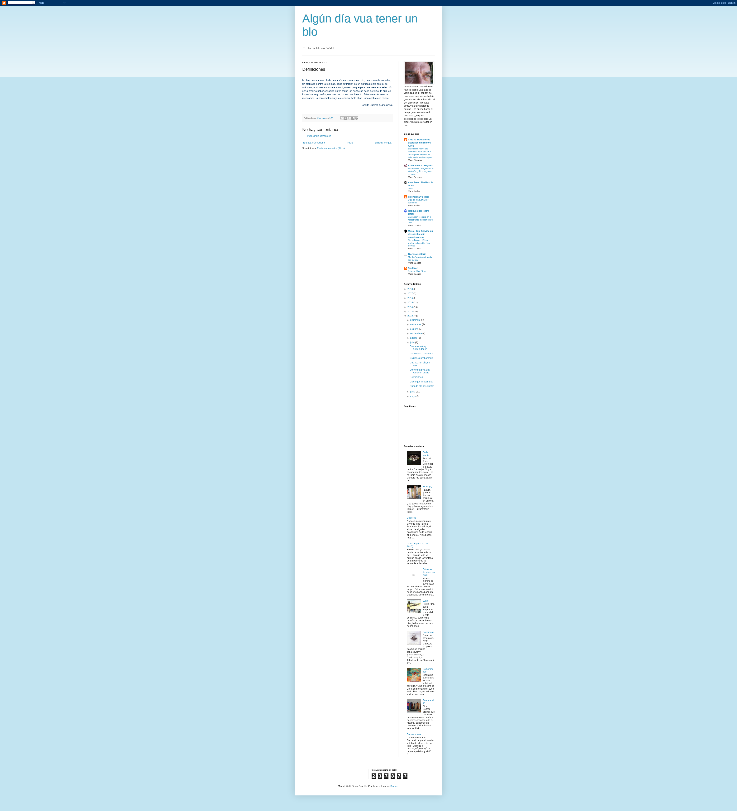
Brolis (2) (427, 486)
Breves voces (414, 734)
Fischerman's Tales (418, 197)
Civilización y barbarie (421, 358)
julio (412, 342)
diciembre (415, 320)
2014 (410, 307)
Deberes (411, 518)
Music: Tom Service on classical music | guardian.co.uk (420, 234)
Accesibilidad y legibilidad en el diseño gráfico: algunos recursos (421, 171)
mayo (413, 396)
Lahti (410, 188)
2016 (410, 298)
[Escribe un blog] (345, 118)
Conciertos (428, 632)
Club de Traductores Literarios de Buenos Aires (419, 142)
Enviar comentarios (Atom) (331, 148)
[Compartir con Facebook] (353, 118)
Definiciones (416, 377)
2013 (410, 311)
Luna (425, 601)
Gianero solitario (417, 254)
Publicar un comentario (319, 136)
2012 (410, 316)
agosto (414, 338)
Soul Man (413, 268)
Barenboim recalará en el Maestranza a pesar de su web (420, 220)
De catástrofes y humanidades (418, 347)
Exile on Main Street (417, 271)
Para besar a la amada (422, 353)
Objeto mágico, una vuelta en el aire (420, 371)
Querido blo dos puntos (422, 386)
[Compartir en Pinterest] (356, 118)
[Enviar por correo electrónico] (342, 118)
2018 (410, 289)
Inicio (350, 142)
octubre (414, 329)
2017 (410, 293)
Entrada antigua (383, 142)
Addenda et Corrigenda (420, 165)
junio (413, 391)
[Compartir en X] (349, 118)
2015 (410, 302)
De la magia (426, 453)
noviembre (416, 324)
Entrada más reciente (314, 142)
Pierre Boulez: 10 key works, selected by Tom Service (419, 243)
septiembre (416, 333)
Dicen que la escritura (421, 381)
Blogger (394, 786)
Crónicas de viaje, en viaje (429, 572)
